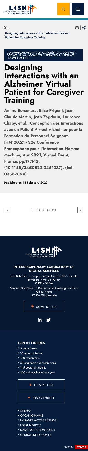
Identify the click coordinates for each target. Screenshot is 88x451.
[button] (63, 9)
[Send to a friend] (77, 27)
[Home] (4, 28)
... (9, 28)
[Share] (84, 27)
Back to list (46, 210)
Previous (8, 210)
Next (80, 210)
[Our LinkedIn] (40, 320)
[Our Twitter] (48, 320)
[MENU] (78, 9)
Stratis (81, 447)
